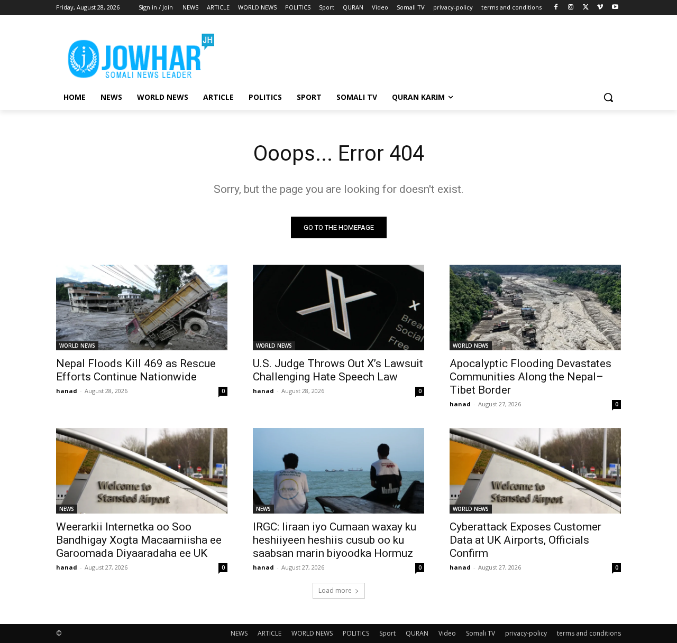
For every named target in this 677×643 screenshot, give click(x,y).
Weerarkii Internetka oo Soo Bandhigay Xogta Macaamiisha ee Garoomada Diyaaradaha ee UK (139, 540)
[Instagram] (571, 8)
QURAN (417, 633)
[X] (586, 8)
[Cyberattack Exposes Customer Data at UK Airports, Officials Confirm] (535, 471)
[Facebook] (556, 8)
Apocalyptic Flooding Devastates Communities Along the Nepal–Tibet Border (530, 376)
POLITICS (356, 633)
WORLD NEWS (77, 345)
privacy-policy (526, 633)
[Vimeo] (600, 8)
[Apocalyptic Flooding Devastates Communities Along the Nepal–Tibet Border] (535, 307)
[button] (608, 97)
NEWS (66, 508)
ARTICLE (269, 633)
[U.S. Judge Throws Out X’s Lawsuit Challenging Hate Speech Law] (338, 307)
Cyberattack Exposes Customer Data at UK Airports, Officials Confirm (525, 540)
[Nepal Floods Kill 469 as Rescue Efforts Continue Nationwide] (141, 307)
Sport (387, 633)
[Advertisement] (417, 53)
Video (447, 633)
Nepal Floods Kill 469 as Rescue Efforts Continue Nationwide (136, 370)
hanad (66, 391)
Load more (335, 590)
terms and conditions (589, 633)
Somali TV (480, 633)
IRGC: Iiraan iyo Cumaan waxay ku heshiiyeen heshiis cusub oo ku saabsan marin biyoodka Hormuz (334, 540)
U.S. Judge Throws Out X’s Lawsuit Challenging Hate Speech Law (338, 370)
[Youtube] (615, 8)
